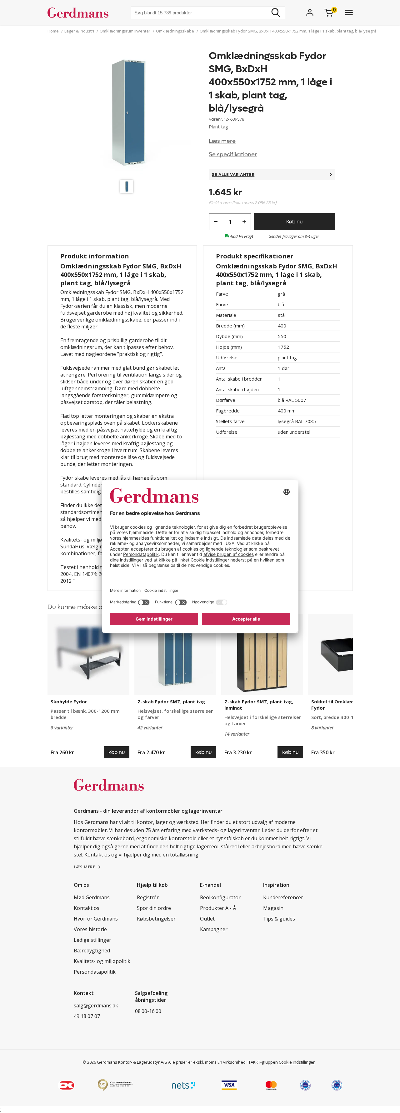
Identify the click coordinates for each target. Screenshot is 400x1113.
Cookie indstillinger (297, 1062)
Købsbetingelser (156, 918)
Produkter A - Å (218, 908)
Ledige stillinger (92, 939)
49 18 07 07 (87, 1016)
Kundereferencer (283, 897)
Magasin (273, 908)
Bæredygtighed (92, 950)
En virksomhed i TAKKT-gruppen (248, 1062)
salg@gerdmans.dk (96, 1005)
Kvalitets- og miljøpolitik (102, 961)
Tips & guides (279, 918)
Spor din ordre (154, 908)
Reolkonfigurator (220, 897)
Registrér (148, 897)
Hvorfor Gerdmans (96, 918)
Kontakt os (86, 908)
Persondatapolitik (95, 971)
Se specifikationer (233, 154)
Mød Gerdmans (92, 897)
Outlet (207, 918)
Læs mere (222, 141)
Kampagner (214, 929)
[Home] (80, 12)
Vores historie (90, 929)
